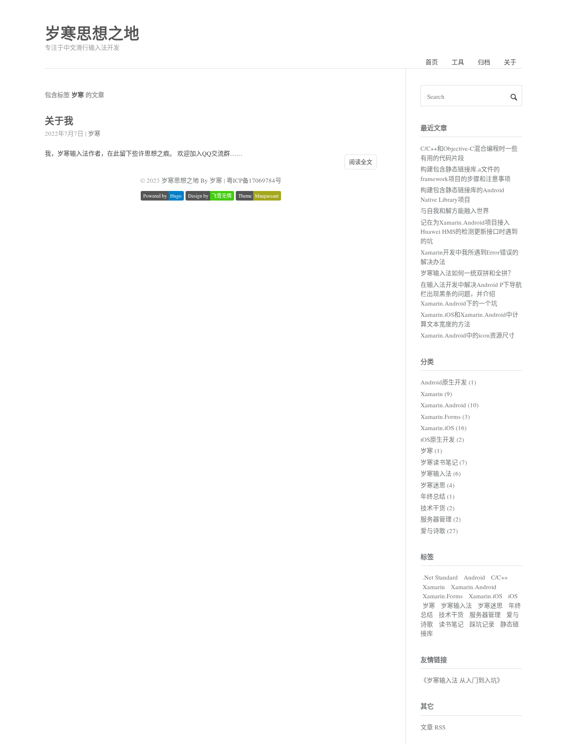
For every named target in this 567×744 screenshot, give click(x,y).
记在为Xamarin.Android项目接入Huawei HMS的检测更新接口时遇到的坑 (469, 231)
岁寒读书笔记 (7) (443, 462)
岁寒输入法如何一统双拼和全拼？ (467, 273)
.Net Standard (440, 577)
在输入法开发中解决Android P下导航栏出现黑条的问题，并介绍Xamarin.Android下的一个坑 (471, 293)
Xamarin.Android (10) (449, 405)
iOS (513, 596)
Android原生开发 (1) (448, 382)
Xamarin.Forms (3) (445, 416)
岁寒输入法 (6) (440, 473)
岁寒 (94, 133)
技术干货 (451, 614)
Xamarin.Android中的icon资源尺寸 (467, 335)
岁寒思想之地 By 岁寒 (191, 180)
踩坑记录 (481, 624)
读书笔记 (451, 624)
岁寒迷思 (490, 605)
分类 (427, 361)
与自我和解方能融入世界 (454, 210)
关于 (510, 62)
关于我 (59, 120)
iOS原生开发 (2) (442, 439)
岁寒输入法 (456, 605)
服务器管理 (485, 614)
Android (474, 577)
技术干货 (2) (437, 508)
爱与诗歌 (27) (439, 530)
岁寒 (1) (431, 450)
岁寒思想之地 (92, 33)
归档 (484, 62)
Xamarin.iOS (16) (443, 427)
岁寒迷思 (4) (437, 485)
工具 (458, 62)
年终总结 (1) (437, 496)
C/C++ (499, 577)
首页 (431, 62)
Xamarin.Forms (443, 596)
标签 (427, 556)
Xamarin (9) (436, 393)
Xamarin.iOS (485, 596)
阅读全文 (360, 162)
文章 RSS (432, 727)
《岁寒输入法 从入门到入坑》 (461, 680)
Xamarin (434, 586)
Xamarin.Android (473, 586)
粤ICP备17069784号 (254, 180)
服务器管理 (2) (440, 519)
